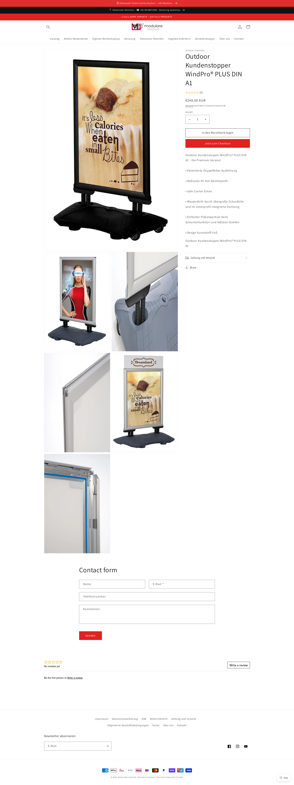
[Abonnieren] (107, 746)
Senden (90, 635)
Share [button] (193, 267)
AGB (144, 718)
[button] (48, 27)
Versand (189, 105)
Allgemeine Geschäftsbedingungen (128, 725)
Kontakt (182, 725)
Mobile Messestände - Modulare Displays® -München (141, 777)
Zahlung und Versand (183, 718)
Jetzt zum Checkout (218, 143)
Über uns (168, 725)
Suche (155, 725)
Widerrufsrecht (158, 718)
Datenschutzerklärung (125, 718)
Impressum (101, 718)
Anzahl (189, 112)
